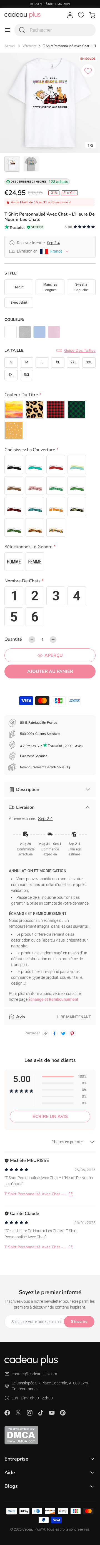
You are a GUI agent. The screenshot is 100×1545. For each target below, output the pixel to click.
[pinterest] (72, 1033)
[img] (16, 1169)
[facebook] (54, 1033)
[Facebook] (7, 1413)
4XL (11, 375)
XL (58, 362)
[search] (22, 30)
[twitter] (63, 1033)
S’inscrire (79, 1321)
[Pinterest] (63, 1413)
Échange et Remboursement (53, 999)
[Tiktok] (40, 1413)
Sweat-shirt (19, 302)
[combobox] (55, 30)
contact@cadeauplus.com (34, 1374)
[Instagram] (29, 1413)
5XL (27, 375)
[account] (70, 15)
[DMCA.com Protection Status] (50, 1435)
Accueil (10, 46)
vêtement (29, 46)
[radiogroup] (50, 420)
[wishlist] (81, 15)
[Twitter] (18, 1412)
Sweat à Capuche (81, 287)
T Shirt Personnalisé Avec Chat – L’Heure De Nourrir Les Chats (33, 1194)
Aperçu (53, 655)
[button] (50, 395)
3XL (89, 362)
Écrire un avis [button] (50, 1117)
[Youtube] (51, 1413)
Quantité (13, 639)
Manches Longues (50, 287)
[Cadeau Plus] (22, 15)
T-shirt (19, 287)
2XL (73, 362)
